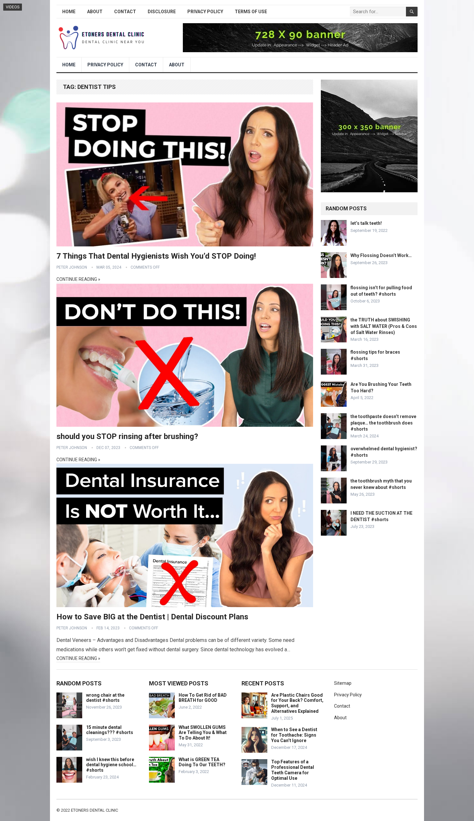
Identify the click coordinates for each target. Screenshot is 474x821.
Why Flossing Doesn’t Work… (381, 255)
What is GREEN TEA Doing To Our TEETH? (202, 762)
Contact (125, 11)
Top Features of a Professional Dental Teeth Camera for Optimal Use (292, 769)
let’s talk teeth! (366, 223)
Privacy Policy (205, 11)
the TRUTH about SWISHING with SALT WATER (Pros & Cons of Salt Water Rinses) (384, 326)
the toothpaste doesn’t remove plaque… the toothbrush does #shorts (383, 422)
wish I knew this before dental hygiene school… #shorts (111, 765)
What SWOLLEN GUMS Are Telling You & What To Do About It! (203, 733)
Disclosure (162, 11)
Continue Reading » (78, 279)
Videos (12, 7)
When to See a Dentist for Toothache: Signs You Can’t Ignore (294, 735)
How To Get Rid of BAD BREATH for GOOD (203, 697)
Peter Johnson (71, 267)
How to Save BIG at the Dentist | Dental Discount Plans (152, 616)
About (95, 11)
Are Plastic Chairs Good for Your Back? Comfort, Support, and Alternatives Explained (297, 703)
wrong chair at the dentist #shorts (105, 697)
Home (68, 11)
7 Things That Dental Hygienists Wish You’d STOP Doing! (156, 256)
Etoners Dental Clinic (94, 810)
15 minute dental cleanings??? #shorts (109, 730)
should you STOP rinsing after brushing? (127, 436)
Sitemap (342, 683)
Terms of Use (251, 11)
